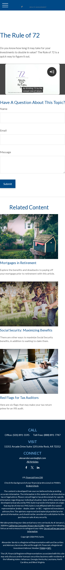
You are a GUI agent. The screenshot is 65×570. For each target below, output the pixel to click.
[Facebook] (26, 467)
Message (5, 152)
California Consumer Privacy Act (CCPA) (26, 525)
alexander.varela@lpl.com (32, 457)
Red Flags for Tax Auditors (19, 398)
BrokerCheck (32, 486)
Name (3, 108)
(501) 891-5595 (21, 434)
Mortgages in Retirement (18, 263)
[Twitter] (32, 467)
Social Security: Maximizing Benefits (26, 330)
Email (3, 130)
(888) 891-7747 (52, 434)
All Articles (32, 461)
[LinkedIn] (38, 467)
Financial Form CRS (34, 477)
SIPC (49, 548)
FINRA (42, 548)
